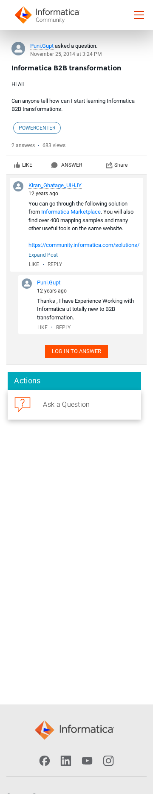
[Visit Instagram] (108, 760)
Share (121, 165)
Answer (71, 165)
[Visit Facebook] (44, 760)
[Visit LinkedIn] (65, 760)
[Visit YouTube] (87, 760)
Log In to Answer (76, 351)
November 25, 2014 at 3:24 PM (66, 54)
